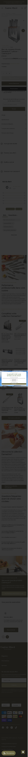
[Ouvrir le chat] (22, 752)
